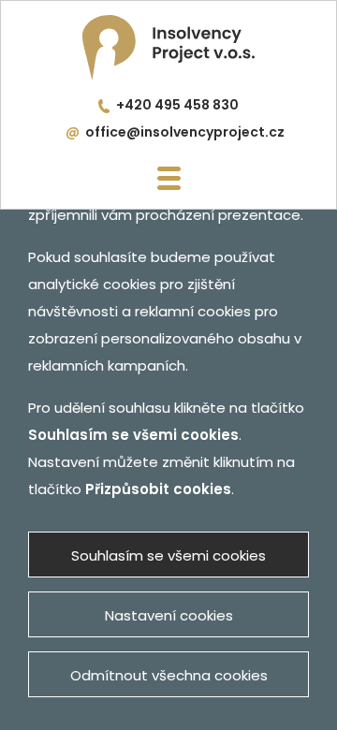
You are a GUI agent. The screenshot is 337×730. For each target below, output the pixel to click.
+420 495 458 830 (177, 104)
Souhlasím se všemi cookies (168, 555)
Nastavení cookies (169, 615)
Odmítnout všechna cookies (169, 675)
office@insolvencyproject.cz (185, 132)
